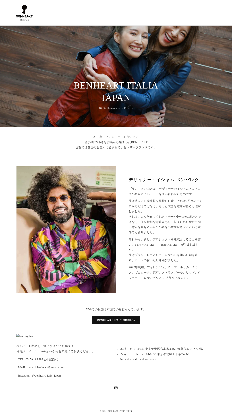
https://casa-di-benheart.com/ (138, 359)
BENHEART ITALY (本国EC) (116, 320)
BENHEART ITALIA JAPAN (120, 411)
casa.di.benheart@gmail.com (46, 367)
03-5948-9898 (35, 359)
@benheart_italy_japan (46, 375)
